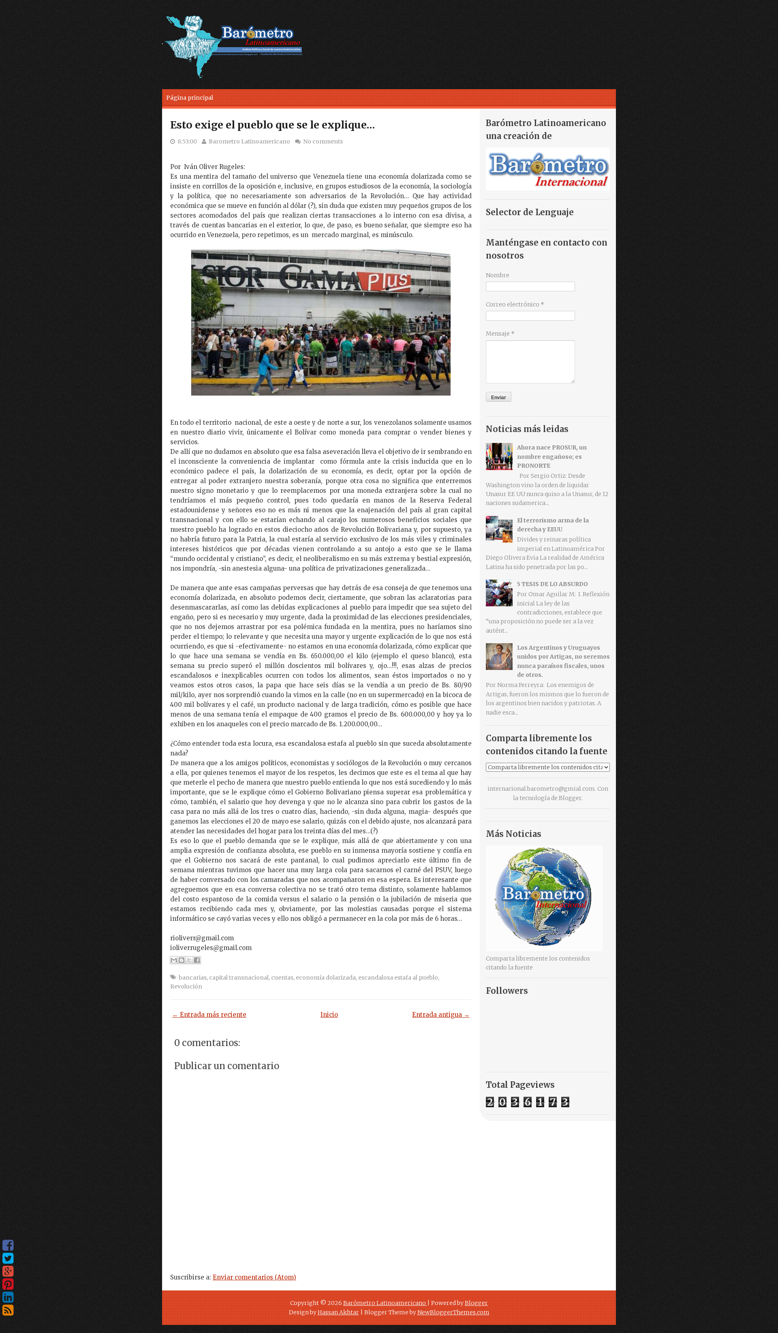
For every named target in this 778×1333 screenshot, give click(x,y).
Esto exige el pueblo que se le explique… (272, 124)
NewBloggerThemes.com (453, 1312)
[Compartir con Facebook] (197, 960)
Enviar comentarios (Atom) (254, 1277)
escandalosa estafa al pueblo (398, 977)
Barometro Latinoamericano (249, 141)
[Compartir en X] (189, 960)
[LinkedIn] (7, 1297)
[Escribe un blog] (181, 960)
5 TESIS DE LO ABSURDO (552, 584)
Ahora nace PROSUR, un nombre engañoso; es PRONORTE (552, 456)
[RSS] (7, 1310)
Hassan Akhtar (338, 1312)
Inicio (329, 1014)
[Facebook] (7, 1245)
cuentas (282, 977)
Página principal (189, 97)
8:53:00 (187, 141)
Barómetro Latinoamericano (385, 1303)
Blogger (570, 798)
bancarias (193, 977)
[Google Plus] (7, 1271)
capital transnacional (239, 977)
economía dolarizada (326, 977)
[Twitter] (7, 1258)
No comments (323, 141)
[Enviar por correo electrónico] (174, 960)
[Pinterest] (7, 1284)
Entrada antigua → (441, 1014)
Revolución (186, 986)
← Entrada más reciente (209, 1014)
